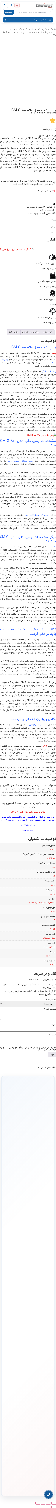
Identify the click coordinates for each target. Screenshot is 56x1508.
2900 (53, 911)
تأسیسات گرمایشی (45, 1339)
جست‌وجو (8, 12)
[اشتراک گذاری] (43, 1503)
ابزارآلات (48, 1356)
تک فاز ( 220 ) (49, 902)
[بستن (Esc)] (37, 1503)
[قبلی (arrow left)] (53, 1507)
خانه (54, 29)
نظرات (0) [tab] (13, 332)
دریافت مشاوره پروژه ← (28, 1471)
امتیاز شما (50, 999)
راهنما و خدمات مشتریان (43, 1372)
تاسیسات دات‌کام (46, 1378)
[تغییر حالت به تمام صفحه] (48, 1503)
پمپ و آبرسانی (46, 1343)
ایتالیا (52, 849)
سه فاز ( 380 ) (35, 902)
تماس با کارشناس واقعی (26, 1143)
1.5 (54, 876)
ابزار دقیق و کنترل (46, 1361)
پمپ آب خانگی (49, 371)
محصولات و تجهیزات (44, 1328)
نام (54, 1024)
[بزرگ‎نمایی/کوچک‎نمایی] (53, 1503)
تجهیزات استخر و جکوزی (43, 1347)
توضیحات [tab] (47, 332)
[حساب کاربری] (11, 5)
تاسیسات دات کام (12, 817)
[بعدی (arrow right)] (48, 1507)
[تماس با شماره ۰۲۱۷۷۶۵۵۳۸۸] (17, 5)
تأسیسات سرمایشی (27, 1334)
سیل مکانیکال (49, 938)
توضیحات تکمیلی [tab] (30, 332)
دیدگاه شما (50, 1009)
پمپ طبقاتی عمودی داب (20, 461)
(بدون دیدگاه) (49, 129)
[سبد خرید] (5, 5)
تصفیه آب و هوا (46, 1352)
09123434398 (28, 830)
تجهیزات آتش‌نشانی (45, 1365)
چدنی (52, 893)
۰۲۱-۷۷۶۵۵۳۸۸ (28, 825)
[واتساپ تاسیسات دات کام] (28, 1486)
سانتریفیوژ (50, 955)
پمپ (48, 29)
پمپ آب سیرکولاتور (35, 29)
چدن (53, 884)
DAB (45, 746)
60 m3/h (51, 858)
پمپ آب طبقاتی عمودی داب (38, 32)
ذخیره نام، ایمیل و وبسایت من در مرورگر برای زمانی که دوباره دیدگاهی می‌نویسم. (28, 1048)
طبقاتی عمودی (49, 946)
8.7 (53, 867)
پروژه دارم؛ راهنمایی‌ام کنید (26, 1151)
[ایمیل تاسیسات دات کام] (22, 1486)
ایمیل (52, 1035)
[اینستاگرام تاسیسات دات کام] (33, 1486)
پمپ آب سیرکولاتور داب (37, 515)
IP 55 (52, 929)
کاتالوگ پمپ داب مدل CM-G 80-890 (28, 812)
